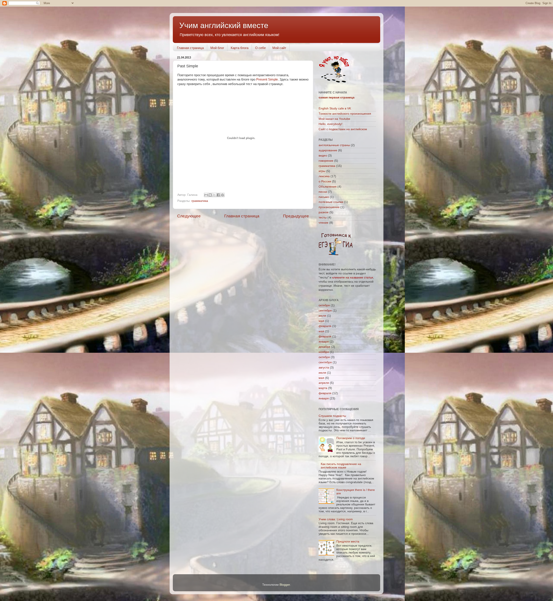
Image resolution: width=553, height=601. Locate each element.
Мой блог (217, 48)
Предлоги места (347, 541)
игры (322, 171)
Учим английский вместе (223, 25)
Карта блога (239, 48)
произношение (329, 207)
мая (321, 321)
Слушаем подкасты (332, 416)
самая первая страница (336, 97)
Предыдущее (296, 216)
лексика (324, 176)
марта (323, 388)
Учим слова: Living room (336, 519)
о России (325, 181)
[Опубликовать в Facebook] (218, 195)
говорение (326, 160)
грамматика (199, 200)
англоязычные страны (334, 145)
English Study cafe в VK (335, 108)
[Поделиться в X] (214, 195)
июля (322, 315)
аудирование (328, 150)
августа (324, 367)
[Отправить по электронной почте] (206, 195)
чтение (323, 222)
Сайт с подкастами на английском (343, 129)
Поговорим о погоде (350, 438)
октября (324, 305)
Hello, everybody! (330, 124)
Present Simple (267, 79)
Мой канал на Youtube (334, 118)
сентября (325, 310)
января (324, 341)
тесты (323, 217)
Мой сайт (279, 48)
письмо (324, 197)
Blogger (285, 584)
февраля (325, 326)
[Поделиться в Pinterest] (222, 195)
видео (323, 155)
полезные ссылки (331, 202)
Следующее (189, 216)
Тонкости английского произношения (345, 113)
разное (324, 212)
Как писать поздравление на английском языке (341, 465)
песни (323, 191)
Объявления (328, 186)
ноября (324, 352)
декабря (324, 346)
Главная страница (190, 48)
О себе (260, 48)
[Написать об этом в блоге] (210, 195)
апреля (324, 382)
